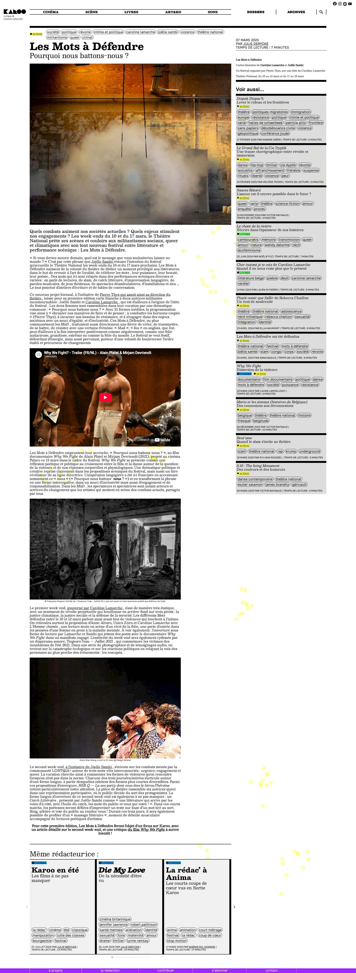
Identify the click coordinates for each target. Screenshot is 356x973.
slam (264, 351)
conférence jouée (275, 133)
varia (241, 123)
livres (131, 12)
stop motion (177, 941)
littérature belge (251, 278)
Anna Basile (268, 357)
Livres (245, 234)
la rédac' (39, 930)
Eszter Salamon (250, 484)
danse (243, 165)
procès (259, 209)
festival (61, 941)
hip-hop (257, 165)
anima (172, 930)
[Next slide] (234, 906)
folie (121, 935)
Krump (291, 451)
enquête (244, 209)
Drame (105, 941)
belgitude (260, 421)
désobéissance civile (278, 128)
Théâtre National (210, 32)
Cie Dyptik (288, 165)
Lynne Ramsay (138, 941)
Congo (276, 351)
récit (296, 245)
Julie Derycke (66, 946)
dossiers (255, 12)
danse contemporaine (255, 479)
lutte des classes (70, 935)
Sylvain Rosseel (271, 457)
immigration (300, 112)
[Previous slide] (27, 906)
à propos (56, 970)
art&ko (173, 12)
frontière (316, 123)
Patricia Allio (296, 123)
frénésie (293, 170)
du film (147, 829)
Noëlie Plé (266, 256)
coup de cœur (210, 935)
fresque (244, 421)
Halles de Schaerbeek (266, 123)
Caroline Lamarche (140, 32)
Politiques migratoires (270, 112)
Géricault (299, 484)
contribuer (165, 970)
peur (285, 176)
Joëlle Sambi (168, 32)
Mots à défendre (295, 346)
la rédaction (110, 970)
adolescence (291, 311)
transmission (289, 239)
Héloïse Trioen (273, 181)
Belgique (245, 415)
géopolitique (248, 133)
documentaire (249, 379)
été (66, 930)
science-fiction (287, 203)
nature (256, 245)
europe (243, 117)
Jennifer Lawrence (114, 924)
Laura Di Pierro (267, 289)
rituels (243, 176)
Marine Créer (272, 139)
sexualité (107, 935)
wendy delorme (277, 245)
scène (91, 12)
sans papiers (248, 128)
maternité (135, 935)
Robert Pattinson (144, 924)
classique (80, 930)
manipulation (43, 935)
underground (309, 451)
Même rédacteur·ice (62, 853)
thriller (118, 941)
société (53, 32)
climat (88, 37)
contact (272, 970)
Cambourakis (248, 239)
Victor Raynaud (277, 215)
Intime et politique (108, 32)
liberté (256, 176)
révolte (85, 32)
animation (188, 930)
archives (296, 12)
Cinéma (40, 863)
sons (213, 12)
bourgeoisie (42, 941)
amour (151, 935)
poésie (272, 278)
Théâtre (243, 112)
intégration (247, 322)
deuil (285, 278)
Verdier (243, 283)
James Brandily (277, 484)
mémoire (269, 239)
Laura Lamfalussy (273, 390)
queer (74, 37)
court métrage (210, 930)
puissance (290, 385)
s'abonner (220, 970)
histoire (304, 415)
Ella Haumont (269, 328)
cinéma (51, 12)
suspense (311, 170)
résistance (260, 117)
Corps (289, 351)
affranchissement (270, 170)
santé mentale (111, 930)
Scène (37, 34)
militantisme (57, 37)
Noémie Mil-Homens (202, 946)
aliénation (134, 930)
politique (69, 32)
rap (280, 451)
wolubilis (245, 170)
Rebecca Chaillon (278, 317)
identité (151, 930)
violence (187, 32)
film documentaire (277, 379)
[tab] (112, 957)
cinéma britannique (115, 919)
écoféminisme (249, 250)
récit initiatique (250, 317)
